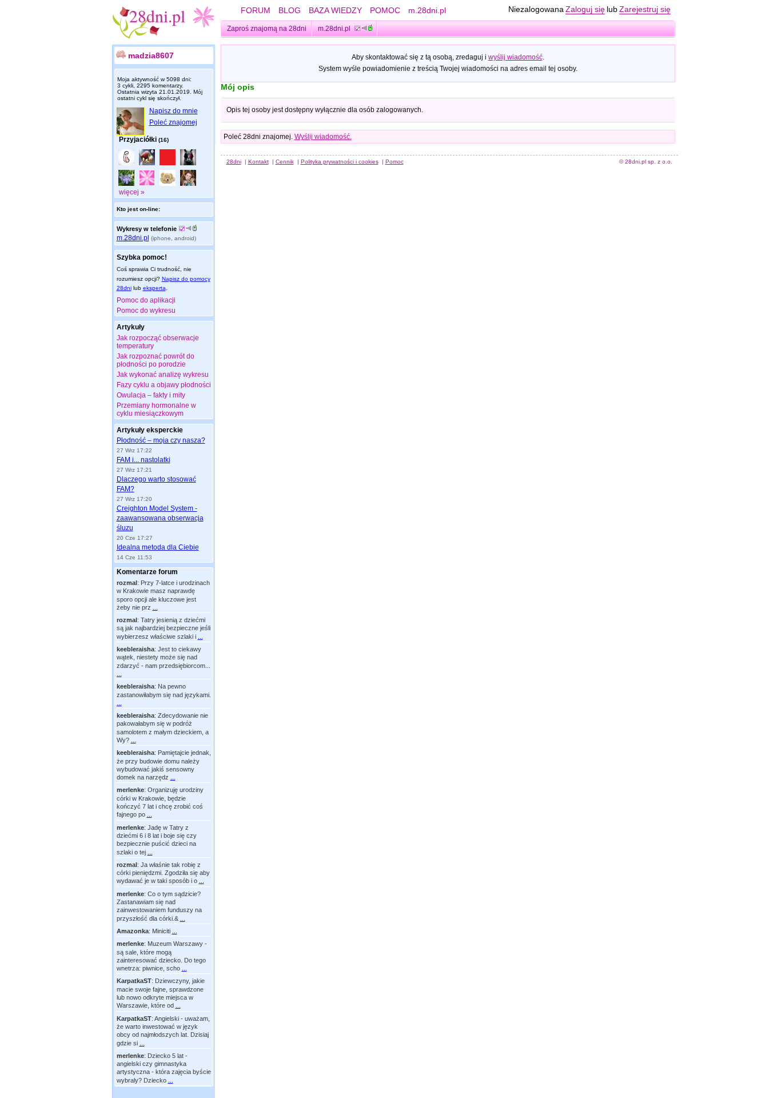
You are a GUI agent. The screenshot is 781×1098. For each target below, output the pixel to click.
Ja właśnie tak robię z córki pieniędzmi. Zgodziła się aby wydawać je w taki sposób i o (163, 873)
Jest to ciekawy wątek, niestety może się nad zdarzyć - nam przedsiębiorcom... (163, 657)
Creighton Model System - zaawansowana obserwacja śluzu (160, 518)
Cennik (285, 161)
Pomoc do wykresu (146, 311)
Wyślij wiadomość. (323, 137)
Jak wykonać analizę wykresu (163, 375)
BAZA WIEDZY (335, 10)
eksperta (154, 288)
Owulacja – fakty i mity (151, 395)
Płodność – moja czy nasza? (161, 440)
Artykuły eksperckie (150, 430)
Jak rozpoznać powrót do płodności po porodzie (155, 360)
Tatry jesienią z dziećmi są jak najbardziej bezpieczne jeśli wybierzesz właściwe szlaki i (163, 628)
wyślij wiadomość (515, 57)
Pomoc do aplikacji (146, 300)
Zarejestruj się (645, 9)
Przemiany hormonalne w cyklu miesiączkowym (156, 409)
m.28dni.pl (427, 10)
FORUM (255, 10)
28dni (233, 161)
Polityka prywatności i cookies (339, 161)
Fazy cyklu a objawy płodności (164, 385)
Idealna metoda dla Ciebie (158, 547)
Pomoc (394, 161)
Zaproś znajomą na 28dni (266, 29)
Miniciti (161, 931)
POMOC (385, 10)
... (155, 607)
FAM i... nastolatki (143, 460)
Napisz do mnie (173, 111)
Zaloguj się (585, 9)
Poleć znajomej (173, 122)
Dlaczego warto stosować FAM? (156, 484)
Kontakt (258, 161)
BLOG (289, 10)
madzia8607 (151, 55)
